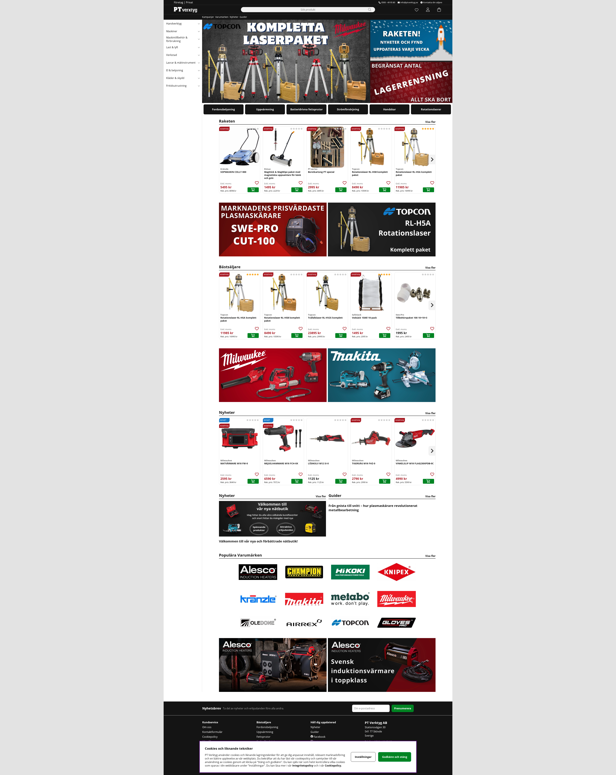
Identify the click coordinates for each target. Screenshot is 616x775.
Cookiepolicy (210, 736)
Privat (189, 2)
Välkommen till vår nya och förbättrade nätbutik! (258, 541)
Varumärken (221, 16)
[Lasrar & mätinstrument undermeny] (199, 62)
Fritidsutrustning (176, 85)
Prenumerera (402, 708)
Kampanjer (208, 16)
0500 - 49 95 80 (388, 2)
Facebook (319, 736)
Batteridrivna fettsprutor (306, 109)
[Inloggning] (428, 9)
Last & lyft (172, 47)
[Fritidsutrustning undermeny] (199, 85)
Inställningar (363, 757)
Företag (178, 2)
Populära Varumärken (327, 555)
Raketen (327, 121)
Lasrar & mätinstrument (181, 62)
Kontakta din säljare (432, 2)
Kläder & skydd (175, 78)
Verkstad (171, 55)
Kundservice (210, 722)
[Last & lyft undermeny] (199, 47)
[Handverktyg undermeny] (199, 23)
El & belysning (174, 70)
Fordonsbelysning (223, 109)
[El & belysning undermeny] (199, 70)
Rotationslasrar (431, 109)
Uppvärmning (265, 109)
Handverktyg (174, 23)
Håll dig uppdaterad (323, 722)
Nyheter (234, 16)
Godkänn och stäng (394, 757)
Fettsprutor (263, 736)
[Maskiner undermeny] (199, 31)
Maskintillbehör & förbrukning (177, 39)
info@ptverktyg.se (409, 2)
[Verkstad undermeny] (199, 55)
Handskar (389, 109)
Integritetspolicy (302, 765)
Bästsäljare (327, 266)
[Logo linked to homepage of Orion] (185, 9)
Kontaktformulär (212, 732)
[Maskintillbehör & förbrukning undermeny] (199, 39)
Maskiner (171, 31)
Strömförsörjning (348, 109)
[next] (432, 159)
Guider (243, 16)
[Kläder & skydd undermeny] (199, 78)
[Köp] (253, 189)
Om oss (206, 727)
